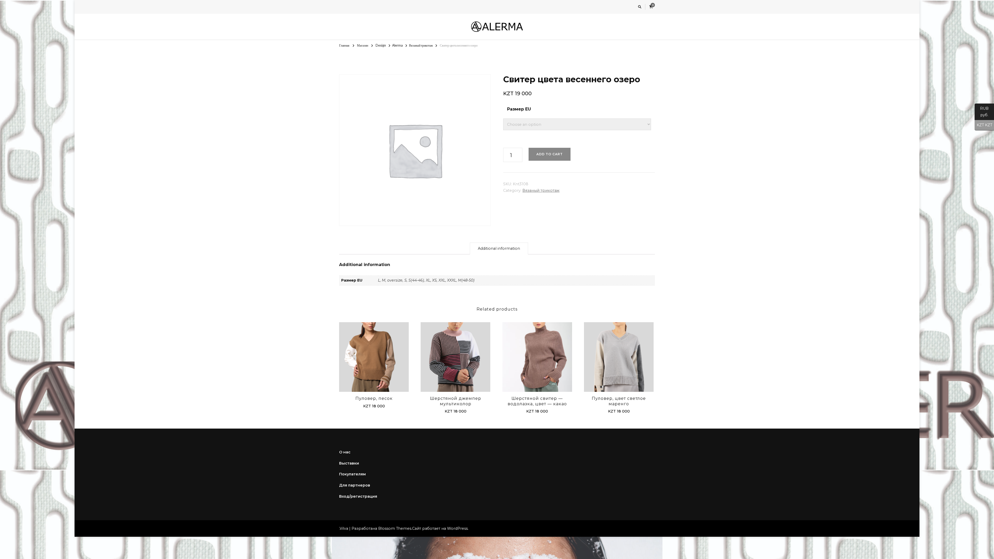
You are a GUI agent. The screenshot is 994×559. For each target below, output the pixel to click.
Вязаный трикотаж (540, 190)
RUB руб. (982, 111)
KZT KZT (983, 125)
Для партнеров (354, 485)
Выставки (349, 463)
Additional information (499, 248)
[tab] (499, 248)
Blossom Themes (394, 528)
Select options (374, 355)
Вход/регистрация (358, 496)
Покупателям (352, 474)
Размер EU (519, 109)
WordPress (457, 528)
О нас (344, 452)
